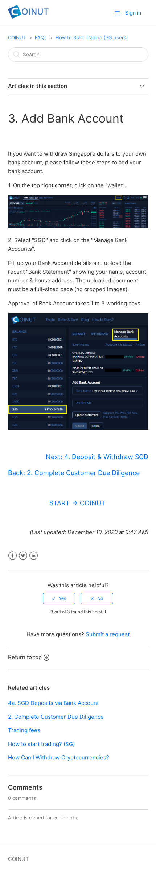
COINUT (17, 37)
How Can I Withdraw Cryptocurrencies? (58, 757)
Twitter (23, 555)
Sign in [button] (133, 12)
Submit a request (108, 634)
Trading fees (24, 730)
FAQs (41, 37)
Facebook (12, 555)
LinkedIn (33, 555)
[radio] (59, 598)
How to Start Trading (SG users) (92, 37)
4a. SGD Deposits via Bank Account (53, 702)
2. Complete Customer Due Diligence (56, 716)
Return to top (25, 657)
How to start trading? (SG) (41, 744)
